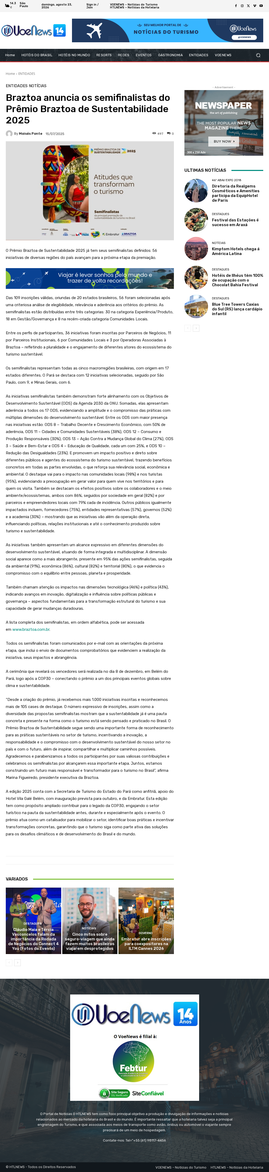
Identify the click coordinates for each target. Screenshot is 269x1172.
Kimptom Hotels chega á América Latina (236, 251)
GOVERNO (146, 933)
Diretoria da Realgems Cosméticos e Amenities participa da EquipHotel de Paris (236, 193)
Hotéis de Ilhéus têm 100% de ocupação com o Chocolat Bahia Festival (237, 280)
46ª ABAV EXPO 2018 (226, 180)
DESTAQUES (33, 923)
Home (10, 73)
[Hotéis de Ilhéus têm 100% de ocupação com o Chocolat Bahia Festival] (196, 277)
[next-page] (17, 962)
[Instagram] (242, 6)
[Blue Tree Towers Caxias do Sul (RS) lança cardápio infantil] (196, 306)
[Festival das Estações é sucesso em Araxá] (196, 220)
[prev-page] (9, 962)
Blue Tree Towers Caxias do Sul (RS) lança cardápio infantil (237, 309)
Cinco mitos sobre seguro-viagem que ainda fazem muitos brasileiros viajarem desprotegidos (90, 941)
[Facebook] (236, 6)
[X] (248, 6)
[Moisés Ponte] (10, 133)
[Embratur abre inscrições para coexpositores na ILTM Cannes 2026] (146, 921)
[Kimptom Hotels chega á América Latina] (196, 249)
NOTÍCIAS (37, 86)
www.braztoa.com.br (30, 629)
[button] (258, 55)
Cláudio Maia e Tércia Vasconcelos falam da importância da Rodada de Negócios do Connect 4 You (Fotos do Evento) (33, 939)
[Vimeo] (255, 6)
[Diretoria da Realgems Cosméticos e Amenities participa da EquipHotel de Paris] (196, 190)
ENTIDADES (26, 73)
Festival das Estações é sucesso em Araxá (235, 222)
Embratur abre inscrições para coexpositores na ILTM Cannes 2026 (146, 944)
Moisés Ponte (30, 133)
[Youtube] (261, 6)
